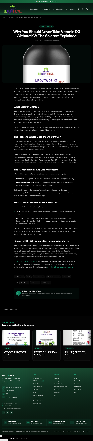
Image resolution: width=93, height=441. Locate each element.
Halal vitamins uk (19, 276)
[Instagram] (3, 412)
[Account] (82, 9)
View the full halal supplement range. (60, 267)
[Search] (78, 9)
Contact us (77, 384)
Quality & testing (58, 384)
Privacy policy (57, 431)
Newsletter (77, 386)
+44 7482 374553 (8, 406)
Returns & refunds (79, 381)
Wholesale (57, 392)
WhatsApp (47, 282)
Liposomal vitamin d (39, 276)
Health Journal (10, 17)
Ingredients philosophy (60, 386)
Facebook (36, 282)
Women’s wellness (38, 401)
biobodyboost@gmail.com (10, 403)
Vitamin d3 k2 (66, 276)
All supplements (37, 378)
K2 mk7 (28, 276)
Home (3, 17)
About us (56, 378)
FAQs (75, 378)
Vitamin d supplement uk (53, 276)
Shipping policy (87, 431)
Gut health (36, 384)
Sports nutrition (37, 398)
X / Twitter (25, 282)
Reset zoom (4, 440)
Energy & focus (37, 386)
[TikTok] (11, 412)
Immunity (35, 389)
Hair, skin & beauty (38, 395)
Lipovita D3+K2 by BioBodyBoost (25, 261)
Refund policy (77, 431)
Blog (55, 395)
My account (77, 389)
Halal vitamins (38, 381)
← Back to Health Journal (9, 309)
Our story (56, 381)
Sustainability (57, 389)
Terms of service (67, 431)
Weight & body (37, 404)
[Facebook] (7, 412)
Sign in (76, 392)
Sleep (34, 392)
